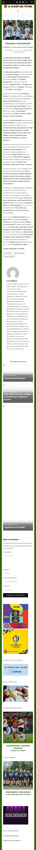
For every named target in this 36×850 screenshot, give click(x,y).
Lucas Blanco (9, 50)
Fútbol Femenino (11, 792)
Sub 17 (17, 524)
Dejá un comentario (19, 52)
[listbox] (18, 732)
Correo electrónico (10, 578)
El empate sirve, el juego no (18, 750)
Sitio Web (6, 586)
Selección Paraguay (9, 256)
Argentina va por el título (14, 527)
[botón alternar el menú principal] (18, 11)
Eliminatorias (10, 43)
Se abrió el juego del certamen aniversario (18, 794)
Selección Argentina (19, 253)
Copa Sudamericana (13, 745)
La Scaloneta (7, 253)
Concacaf (7, 391)
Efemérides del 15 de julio (14, 378)
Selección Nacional (23, 43)
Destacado (25, 745)
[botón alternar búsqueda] (31, 2)
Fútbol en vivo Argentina (11, 840)
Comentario (7, 552)
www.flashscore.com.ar (11, 836)
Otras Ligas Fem (24, 792)
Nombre (6, 569)
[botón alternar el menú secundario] (3, 2)
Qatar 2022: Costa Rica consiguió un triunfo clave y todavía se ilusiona (17, 397)
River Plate (18, 748)
